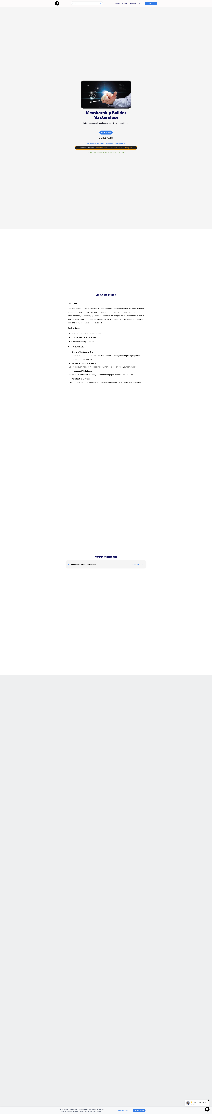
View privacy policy (124, 1110)
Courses (117, 3)
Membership (133, 3)
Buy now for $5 (106, 132)
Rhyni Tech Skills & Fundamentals (103, 143)
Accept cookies (139, 1110)
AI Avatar (124, 3)
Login (150, 3)
